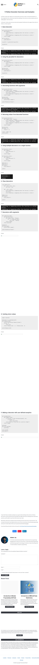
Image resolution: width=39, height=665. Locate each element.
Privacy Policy (28, 657)
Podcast (22, 657)
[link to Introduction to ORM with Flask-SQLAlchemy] (29, 587)
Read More (19, 635)
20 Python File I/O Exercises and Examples (28, 526)
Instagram (14, 657)
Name (2, 567)
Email (2, 569)
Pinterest (9, 657)
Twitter (18, 657)
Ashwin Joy (13, 537)
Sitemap (21, 660)
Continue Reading (10, 606)
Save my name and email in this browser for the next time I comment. (15, 572)
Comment (3, 553)
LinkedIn (4, 657)
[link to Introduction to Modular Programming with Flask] (9, 587)
